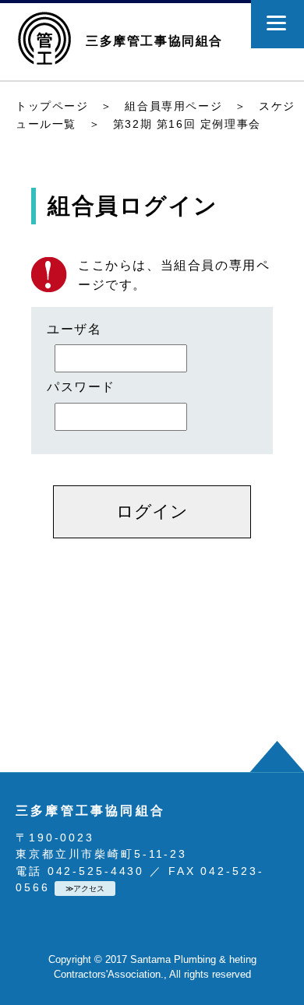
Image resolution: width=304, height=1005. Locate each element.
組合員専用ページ (173, 106)
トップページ (52, 106)
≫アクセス (84, 888)
